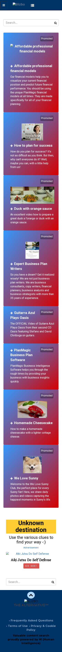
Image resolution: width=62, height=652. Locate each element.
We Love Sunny (26, 478)
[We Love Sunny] (32, 461)
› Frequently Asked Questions (31, 620)
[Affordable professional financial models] (32, 49)
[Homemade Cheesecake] (32, 406)
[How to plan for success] (32, 128)
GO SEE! (31, 566)
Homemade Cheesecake (33, 423)
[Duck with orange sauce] (32, 191)
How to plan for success (33, 145)
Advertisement (31, 547)
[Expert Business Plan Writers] (32, 247)
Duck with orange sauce (33, 209)
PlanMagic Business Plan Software (21, 355)
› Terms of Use (17, 626)
